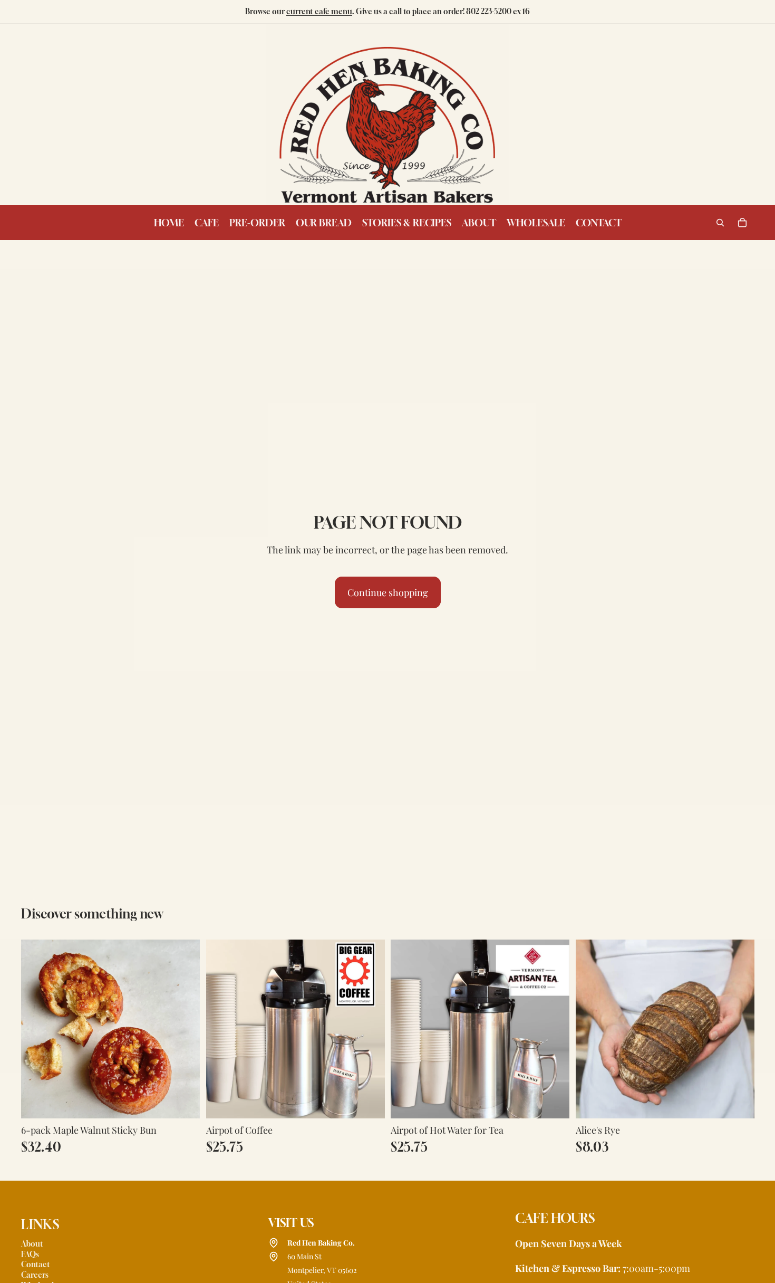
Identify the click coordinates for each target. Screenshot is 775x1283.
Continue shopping (387, 592)
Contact (35, 1264)
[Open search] (720, 222)
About (32, 1243)
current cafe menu (319, 11)
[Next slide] (738, 1029)
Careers (35, 1274)
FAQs (30, 1254)
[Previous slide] (591, 1029)
